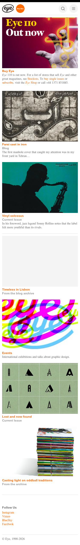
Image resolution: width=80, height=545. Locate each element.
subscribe (7, 82)
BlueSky (7, 520)
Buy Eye (8, 71)
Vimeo (6, 516)
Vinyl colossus (13, 215)
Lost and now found (17, 416)
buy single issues (54, 79)
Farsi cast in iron (14, 144)
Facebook (8, 524)
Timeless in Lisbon (16, 289)
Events (7, 353)
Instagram (8, 512)
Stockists (33, 79)
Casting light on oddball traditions (27, 480)
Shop (31, 82)
